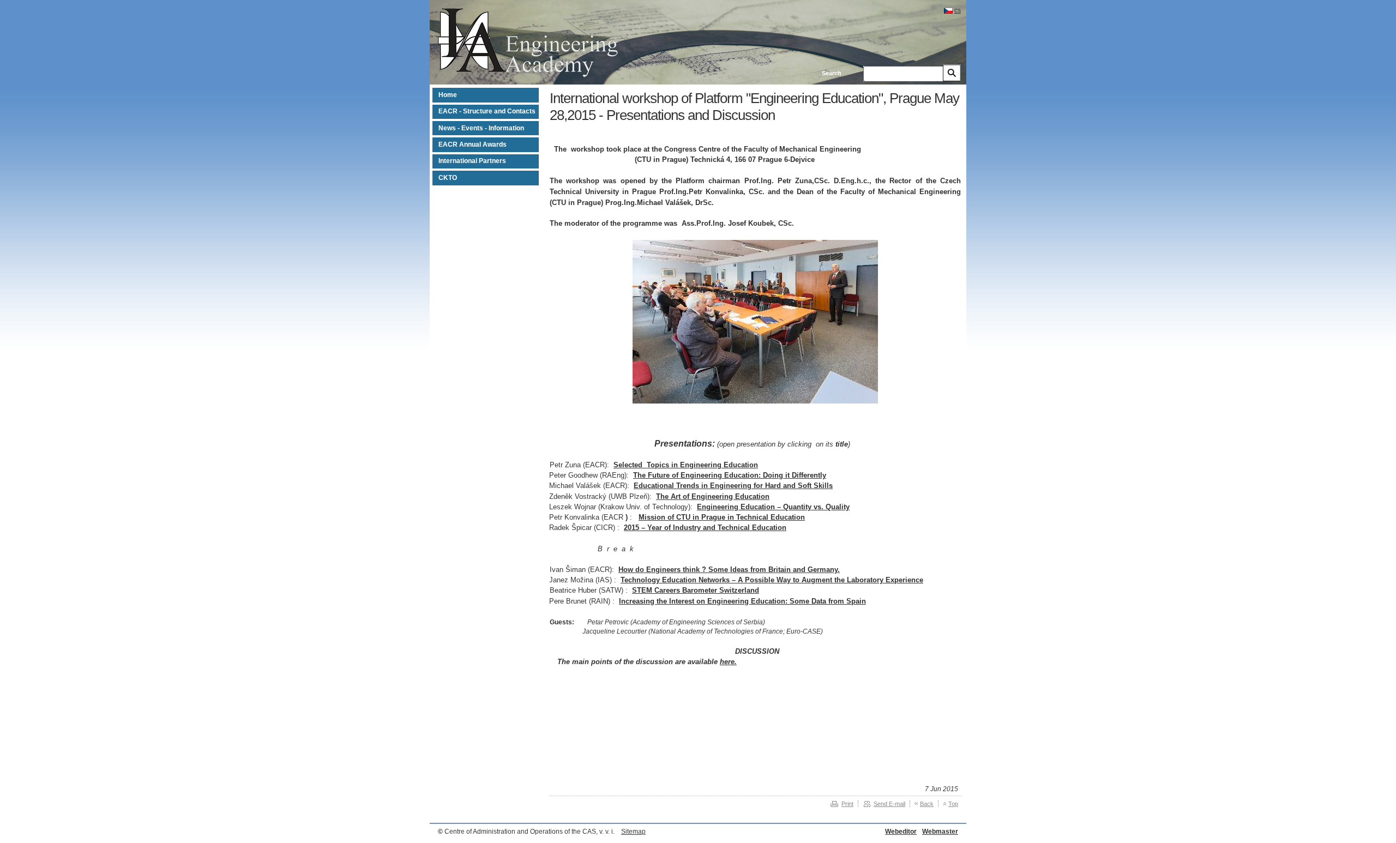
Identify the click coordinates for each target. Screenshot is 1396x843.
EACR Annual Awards (472, 144)
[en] (528, 76)
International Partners (472, 161)
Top (953, 803)
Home (447, 95)
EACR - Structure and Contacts (486, 111)
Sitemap (633, 831)
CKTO (447, 178)
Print (847, 803)
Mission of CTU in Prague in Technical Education (722, 517)
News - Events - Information (481, 128)
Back (927, 803)
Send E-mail (889, 803)
